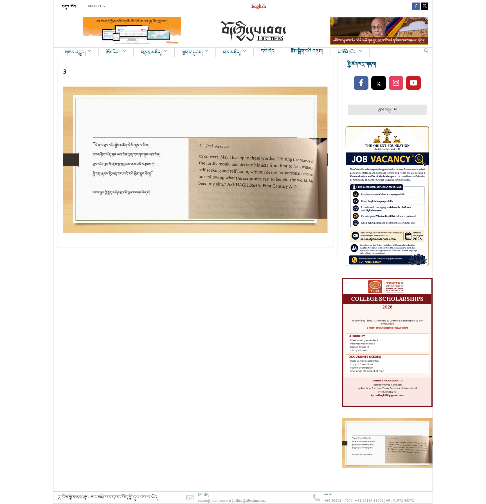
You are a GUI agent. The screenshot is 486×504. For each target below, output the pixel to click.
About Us (96, 6)
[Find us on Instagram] (396, 83)
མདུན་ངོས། (69, 7)
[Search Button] (426, 52)
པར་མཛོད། (232, 52)
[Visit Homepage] (254, 31)
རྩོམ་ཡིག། (113, 52)
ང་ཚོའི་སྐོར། (347, 52)
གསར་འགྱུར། (75, 52)
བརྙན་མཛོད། (151, 52)
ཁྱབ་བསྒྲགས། (192, 52)
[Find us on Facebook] (416, 7)
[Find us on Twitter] (424, 7)
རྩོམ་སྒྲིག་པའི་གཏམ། (307, 51)
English (258, 7)
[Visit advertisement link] (132, 31)
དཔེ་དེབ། (268, 51)
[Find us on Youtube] (413, 83)
